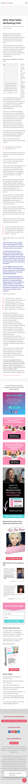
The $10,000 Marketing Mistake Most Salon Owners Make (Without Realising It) (13, 697)
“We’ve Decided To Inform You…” (12, 685)
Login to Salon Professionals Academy (14, 721)
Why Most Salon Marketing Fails (11, 375)
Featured (9, 28)
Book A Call (14, 743)
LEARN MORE (14, 669)
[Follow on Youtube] (15, 732)
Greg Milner (7, 26)
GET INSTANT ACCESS (14, 558)
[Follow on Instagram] (12, 732)
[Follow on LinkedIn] (18, 732)
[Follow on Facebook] (9, 732)
